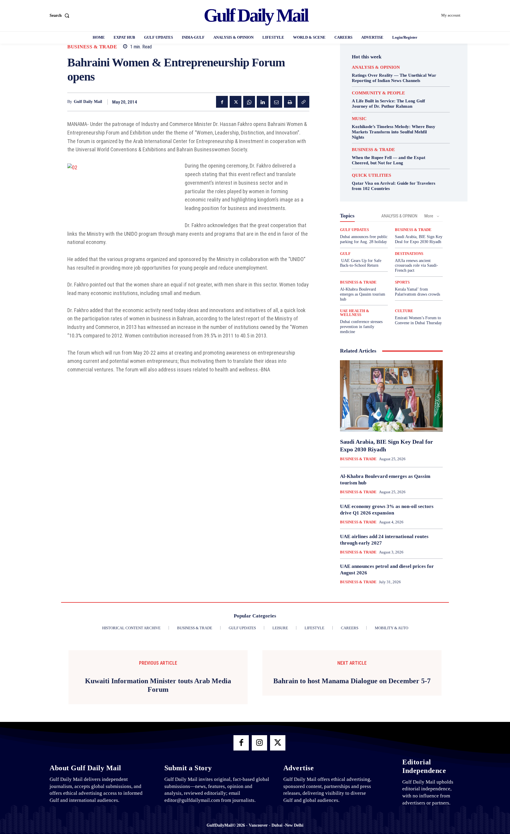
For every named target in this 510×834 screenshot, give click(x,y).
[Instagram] (259, 743)
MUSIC (359, 119)
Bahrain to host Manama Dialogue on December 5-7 (352, 681)
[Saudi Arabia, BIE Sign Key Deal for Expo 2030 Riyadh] (391, 396)
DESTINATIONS (409, 253)
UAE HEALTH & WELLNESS (354, 313)
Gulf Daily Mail (88, 101)
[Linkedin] (263, 102)
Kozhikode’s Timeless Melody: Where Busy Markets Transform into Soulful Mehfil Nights (393, 132)
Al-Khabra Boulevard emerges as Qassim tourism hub (362, 294)
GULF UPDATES (354, 230)
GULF (345, 253)
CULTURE (404, 311)
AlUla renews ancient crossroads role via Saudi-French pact (416, 265)
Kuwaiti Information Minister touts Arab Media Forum (158, 685)
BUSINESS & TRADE (92, 46)
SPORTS (402, 282)
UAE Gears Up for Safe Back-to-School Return (360, 263)
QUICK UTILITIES (371, 175)
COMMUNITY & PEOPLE (378, 93)
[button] (61, 15)
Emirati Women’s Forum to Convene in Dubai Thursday (418, 320)
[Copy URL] (303, 102)
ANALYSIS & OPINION (376, 67)
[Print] (290, 102)
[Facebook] (222, 102)
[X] (235, 102)
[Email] (276, 102)
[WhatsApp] (249, 102)
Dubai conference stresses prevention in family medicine (361, 326)
